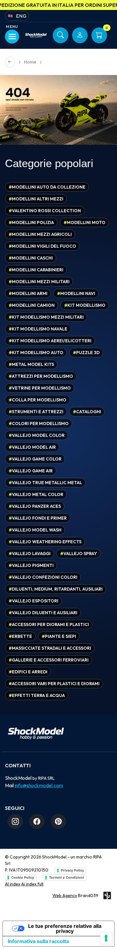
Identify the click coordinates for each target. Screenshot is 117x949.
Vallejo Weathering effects (45, 542)
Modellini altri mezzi (36, 199)
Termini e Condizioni (66, 877)
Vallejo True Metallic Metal (45, 482)
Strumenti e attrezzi (36, 411)
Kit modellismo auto (36, 352)
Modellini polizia (31, 222)
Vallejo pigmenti (31, 565)
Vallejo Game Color (35, 459)
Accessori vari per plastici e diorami (54, 683)
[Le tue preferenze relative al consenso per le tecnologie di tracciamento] (106, 938)
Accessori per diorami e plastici (49, 624)
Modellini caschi (31, 258)
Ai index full (32, 884)
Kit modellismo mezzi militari (46, 317)
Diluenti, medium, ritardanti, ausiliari (56, 589)
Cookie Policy (22, 877)
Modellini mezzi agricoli (40, 234)
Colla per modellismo (37, 400)
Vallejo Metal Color (36, 494)
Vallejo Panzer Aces (35, 506)
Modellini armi (28, 293)
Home (30, 62)
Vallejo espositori (33, 601)
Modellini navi (76, 293)
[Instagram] (15, 821)
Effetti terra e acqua (37, 695)
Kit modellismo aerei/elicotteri (50, 341)
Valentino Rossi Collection (45, 210)
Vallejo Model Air (32, 447)
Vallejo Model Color (37, 435)
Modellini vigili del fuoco (42, 246)
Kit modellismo (84, 305)
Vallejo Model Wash (35, 530)
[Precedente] (10, 62)
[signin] (80, 35)
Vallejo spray (78, 553)
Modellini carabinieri (36, 270)
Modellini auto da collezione (47, 187)
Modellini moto (84, 222)
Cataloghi (87, 411)
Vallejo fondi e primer (38, 518)
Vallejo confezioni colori (43, 577)
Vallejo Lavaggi (30, 553)
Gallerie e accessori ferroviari (49, 660)
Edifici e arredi (28, 672)
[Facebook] (37, 821)
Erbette (20, 636)
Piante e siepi (59, 636)
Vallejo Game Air (31, 471)
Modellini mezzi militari (39, 281)
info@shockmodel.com (39, 785)
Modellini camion (32, 305)
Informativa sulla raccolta (38, 941)
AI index (12, 884)
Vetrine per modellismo (40, 388)
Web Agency (64, 895)
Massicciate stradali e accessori (50, 648)
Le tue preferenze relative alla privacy (64, 928)
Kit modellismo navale (38, 329)
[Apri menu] (12, 37)
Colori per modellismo (39, 423)
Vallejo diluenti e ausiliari (43, 612)
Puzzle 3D (86, 352)
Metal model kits (31, 364)
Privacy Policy (72, 870)
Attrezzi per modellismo (41, 376)
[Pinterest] (58, 821)
